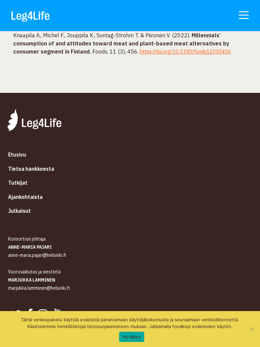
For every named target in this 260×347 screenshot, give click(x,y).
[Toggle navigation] (243, 14)
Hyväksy (132, 337)
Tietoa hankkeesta (31, 168)
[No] (251, 329)
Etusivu (17, 154)
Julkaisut (19, 210)
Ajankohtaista (25, 196)
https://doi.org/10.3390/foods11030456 (185, 51)
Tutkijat (17, 182)
